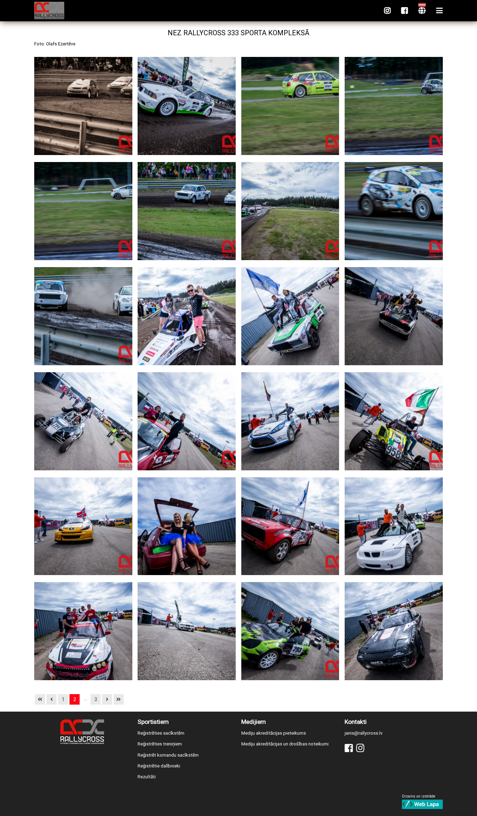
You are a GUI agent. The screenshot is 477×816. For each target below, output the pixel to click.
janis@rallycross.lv (363, 733)
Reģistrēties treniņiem (160, 744)
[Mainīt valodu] (422, 10)
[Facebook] (404, 10)
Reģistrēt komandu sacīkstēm (168, 755)
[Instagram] (387, 10)
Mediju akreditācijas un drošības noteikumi (285, 744)
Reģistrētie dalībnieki (159, 766)
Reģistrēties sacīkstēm (161, 733)
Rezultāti (147, 776)
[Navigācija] (439, 10)
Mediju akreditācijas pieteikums (273, 733)
